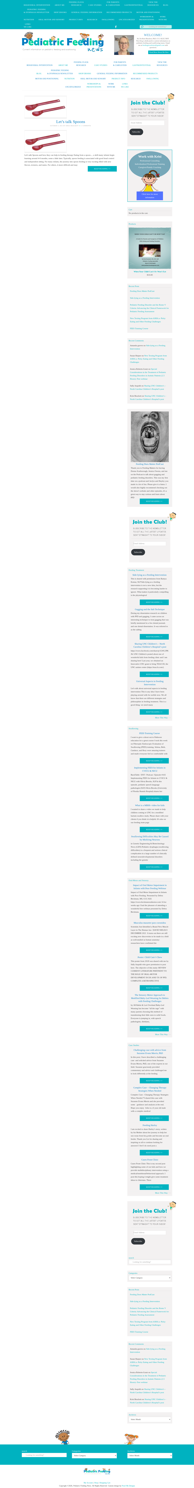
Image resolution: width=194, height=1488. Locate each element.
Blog (165, 5)
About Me (60, 5)
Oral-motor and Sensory (52, 20)
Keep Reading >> (102, 169)
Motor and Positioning (148, 12)
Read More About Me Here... (159, 52)
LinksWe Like (28, 25)
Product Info (76, 20)
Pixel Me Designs (128, 1486)
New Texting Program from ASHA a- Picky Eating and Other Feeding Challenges (148, 359)
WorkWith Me (163, 18)
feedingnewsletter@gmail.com (153, 45)
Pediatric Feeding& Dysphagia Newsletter (36, 10)
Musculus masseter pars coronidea (150, 923)
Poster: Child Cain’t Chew (150, 957)
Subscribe (136, 132)
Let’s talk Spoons (70, 121)
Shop (96, 1483)
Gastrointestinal (133, 5)
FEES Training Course (139, 328)
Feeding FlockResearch (76, 3)
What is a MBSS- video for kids (150, 805)
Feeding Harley (150, 1125)
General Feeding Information (86, 12)
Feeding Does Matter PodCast (142, 291)
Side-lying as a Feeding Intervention (145, 298)
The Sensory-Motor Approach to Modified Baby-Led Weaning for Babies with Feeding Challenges (150, 998)
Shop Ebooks (60, 12)
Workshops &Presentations (146, 18)
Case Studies (94, 5)
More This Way (161, 718)
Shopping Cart (105, 1483)
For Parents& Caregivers (113, 3)
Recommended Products (119, 12)
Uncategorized (127, 20)
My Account (88, 1483)
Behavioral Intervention (37, 5)
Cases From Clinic (149, 1159)
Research (92, 20)
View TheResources (153, 3)
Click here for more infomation (150, 195)
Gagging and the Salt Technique (150, 609)
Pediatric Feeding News (63, 42)
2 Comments (86, 125)
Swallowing (108, 20)
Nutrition (29, 20)
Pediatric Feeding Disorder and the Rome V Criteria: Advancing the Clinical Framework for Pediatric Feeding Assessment (149, 308)
